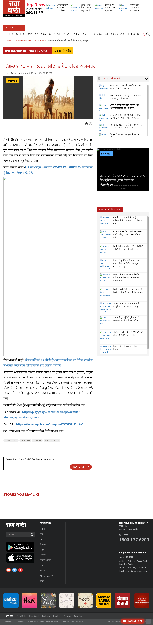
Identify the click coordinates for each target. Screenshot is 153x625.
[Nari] (29, 600)
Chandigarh (34, 616)
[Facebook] (20, 570)
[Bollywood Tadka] (103, 600)
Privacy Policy (77, 622)
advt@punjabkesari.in (128, 529)
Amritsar (67, 616)
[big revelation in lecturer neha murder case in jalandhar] (130, 23)
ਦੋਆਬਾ (30, 34)
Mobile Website (52, 622)
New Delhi (21, 616)
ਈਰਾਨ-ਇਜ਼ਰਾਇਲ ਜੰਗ (119, 34)
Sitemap (65, 622)
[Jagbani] (20, 526)
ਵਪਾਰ (69, 34)
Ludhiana (46, 616)
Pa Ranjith (37, 440)
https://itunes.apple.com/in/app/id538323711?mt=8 (49, 424)
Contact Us (8, 622)
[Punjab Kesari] (122, 600)
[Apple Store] (21, 558)
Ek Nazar (106, 154)
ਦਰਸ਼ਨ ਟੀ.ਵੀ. (102, 34)
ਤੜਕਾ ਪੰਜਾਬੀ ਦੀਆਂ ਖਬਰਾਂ (109, 210)
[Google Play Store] (21, 547)
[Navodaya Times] (11, 600)
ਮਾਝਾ (37, 34)
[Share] (86, 124)
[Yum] (48, 600)
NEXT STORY (79, 467)
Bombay (57, 616)
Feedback (20, 622)
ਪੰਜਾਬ (11, 34)
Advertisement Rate (35, 622)
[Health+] (85, 600)
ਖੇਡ (63, 34)
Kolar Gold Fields (52, 440)
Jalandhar (78, 616)
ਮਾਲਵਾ (44, 34)
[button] (126, 79)
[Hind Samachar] (141, 600)
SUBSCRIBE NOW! (134, 621)
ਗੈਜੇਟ (93, 34)
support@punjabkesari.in (136, 571)
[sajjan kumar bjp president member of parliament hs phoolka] (106, 20)
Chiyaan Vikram (11, 440)
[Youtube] (8, 570)
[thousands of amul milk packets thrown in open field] (82, 22)
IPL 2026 (135, 34)
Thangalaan (25, 440)
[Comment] (91, 124)
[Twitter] (14, 570)
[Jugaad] (66, 600)
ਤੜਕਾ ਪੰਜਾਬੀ (54, 34)
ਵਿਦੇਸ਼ (22, 34)
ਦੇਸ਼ (16, 34)
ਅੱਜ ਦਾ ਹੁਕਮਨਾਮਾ (81, 34)
